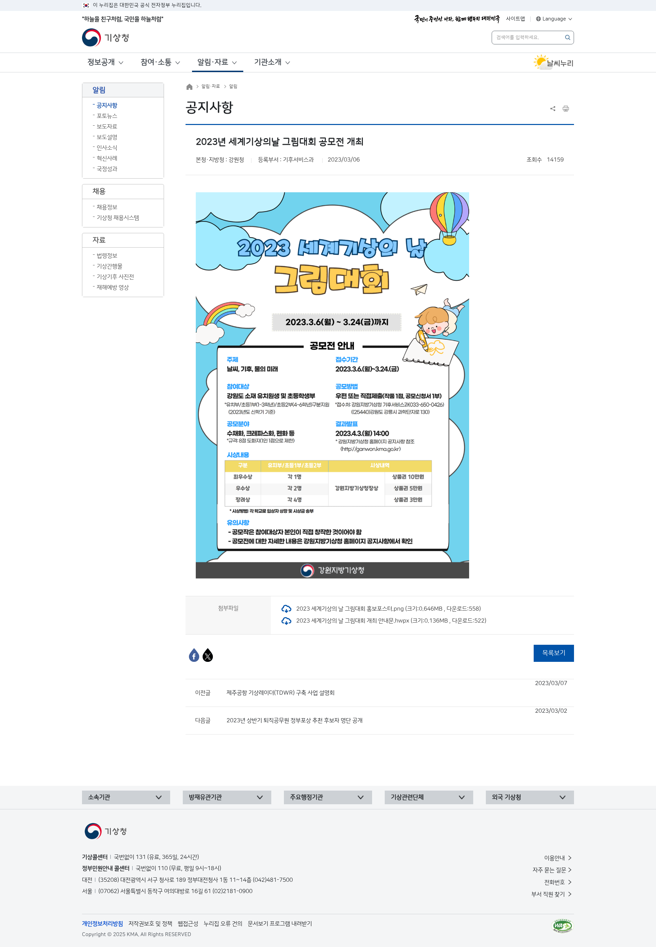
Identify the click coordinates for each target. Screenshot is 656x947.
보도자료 (107, 127)
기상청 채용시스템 (118, 218)
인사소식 (107, 148)
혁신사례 (107, 158)
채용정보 (107, 207)
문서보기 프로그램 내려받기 (280, 924)
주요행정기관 (306, 797)
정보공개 (101, 62)
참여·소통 (156, 62)
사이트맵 (515, 19)
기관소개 (268, 62)
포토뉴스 (107, 116)
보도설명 (107, 137)
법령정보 (107, 256)
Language (554, 19)
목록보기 (553, 653)
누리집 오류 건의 (223, 924)
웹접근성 (188, 924)
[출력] (565, 109)
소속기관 (99, 797)
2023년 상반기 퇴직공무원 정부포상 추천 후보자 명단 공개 (397, 716)
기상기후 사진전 (115, 277)
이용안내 (555, 858)
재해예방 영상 (113, 287)
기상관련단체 (407, 797)
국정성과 (107, 169)
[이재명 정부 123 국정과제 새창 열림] (457, 19)
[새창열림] (553, 62)
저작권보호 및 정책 (150, 924)
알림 (233, 86)
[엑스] (208, 655)
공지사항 (107, 105)
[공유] (552, 109)
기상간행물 (109, 266)
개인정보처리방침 (102, 924)
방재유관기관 (205, 797)
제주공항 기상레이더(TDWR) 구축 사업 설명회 (397, 688)
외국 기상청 (506, 797)
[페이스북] (194, 655)
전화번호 (555, 882)
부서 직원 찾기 (548, 894)
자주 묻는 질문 (549, 870)
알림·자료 (212, 62)
